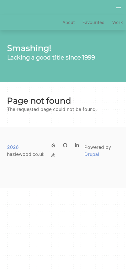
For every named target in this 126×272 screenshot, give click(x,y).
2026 (13, 147)
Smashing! (29, 48)
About (68, 22)
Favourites (93, 22)
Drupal (91, 154)
